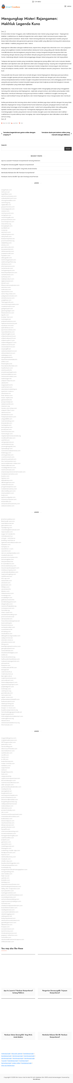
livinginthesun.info (7, 772)
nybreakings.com (7, 448)
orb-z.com (4, 812)
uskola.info (4, 383)
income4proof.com (7, 222)
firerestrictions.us (7, 625)
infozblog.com (6, 631)
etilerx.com (5, 362)
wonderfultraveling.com (9, 614)
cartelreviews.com (7, 275)
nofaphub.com (6, 215)
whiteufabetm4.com (8, 353)
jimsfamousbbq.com (8, 519)
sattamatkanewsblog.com (10, 899)
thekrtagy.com (6, 453)
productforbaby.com (8, 810)
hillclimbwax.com (6, 925)
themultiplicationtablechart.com (12, 716)
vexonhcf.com (6, 551)
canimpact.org (6, 691)
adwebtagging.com (8, 914)
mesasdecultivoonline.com (10, 816)
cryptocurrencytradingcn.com (11, 901)
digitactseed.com (7, 281)
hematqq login (6, 1063)
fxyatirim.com (5, 255)
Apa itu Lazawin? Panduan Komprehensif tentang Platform (20, 161)
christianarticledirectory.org (10, 723)
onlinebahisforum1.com (9, 198)
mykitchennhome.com (8, 678)
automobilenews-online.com (10, 463)
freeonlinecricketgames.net (10, 621)
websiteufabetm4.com (9, 351)
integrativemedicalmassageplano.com (14, 869)
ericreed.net (5, 663)
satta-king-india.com (8, 294)
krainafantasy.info (7, 761)
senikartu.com (6, 766)
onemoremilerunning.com (9, 831)
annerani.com (5, 583)
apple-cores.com (7, 697)
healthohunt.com (7, 368)
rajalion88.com (6, 205)
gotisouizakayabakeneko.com (11, 787)
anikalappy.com (6, 355)
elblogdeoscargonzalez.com (10, 636)
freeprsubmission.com (8, 417)
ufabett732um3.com (8, 381)
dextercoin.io (5, 720)
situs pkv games (17, 1053)
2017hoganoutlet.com (8, 742)
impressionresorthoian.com (10, 884)
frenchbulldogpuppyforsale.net (11, 712)
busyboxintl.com (6, 793)
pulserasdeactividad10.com (10, 699)
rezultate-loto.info (7, 325)
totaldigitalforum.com (8, 468)
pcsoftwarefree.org (7, 241)
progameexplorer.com (8, 487)
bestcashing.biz (6, 623)
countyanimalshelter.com (9, 912)
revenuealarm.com (7, 493)
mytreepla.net (6, 319)
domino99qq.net (6, 746)
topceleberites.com (8, 332)
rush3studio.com (6, 753)
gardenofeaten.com (8, 827)
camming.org (5, 202)
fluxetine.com (5, 665)
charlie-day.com (6, 861)
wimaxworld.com (6, 619)
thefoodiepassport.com (9, 682)
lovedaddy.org (6, 867)
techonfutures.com (7, 431)
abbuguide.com (6, 258)
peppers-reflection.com (9, 935)
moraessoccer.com (7, 608)
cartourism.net (6, 695)
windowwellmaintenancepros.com (12, 939)
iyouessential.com (7, 249)
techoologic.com (7, 434)
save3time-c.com (7, 549)
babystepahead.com (8, 918)
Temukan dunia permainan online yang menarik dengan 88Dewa (55, 133)
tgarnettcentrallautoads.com (11, 542)
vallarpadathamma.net (9, 804)
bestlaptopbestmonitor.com (11, 646)
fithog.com (5, 644)
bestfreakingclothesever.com (11, 886)
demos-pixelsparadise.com (10, 553)
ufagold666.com (6, 419)
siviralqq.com (5, 882)
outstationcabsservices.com (10, 451)
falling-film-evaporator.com (10, 889)
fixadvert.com (6, 544)
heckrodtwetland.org (8, 657)
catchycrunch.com (7, 213)
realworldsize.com (7, 806)
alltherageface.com (8, 482)
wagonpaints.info (7, 385)
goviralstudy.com (7, 693)
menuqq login (5, 1053)
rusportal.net (5, 768)
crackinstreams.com (8, 306)
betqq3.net (5, 670)
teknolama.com (6, 808)
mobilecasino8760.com (9, 667)
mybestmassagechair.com (10, 661)
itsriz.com (4, 774)
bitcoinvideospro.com (8, 780)
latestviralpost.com (7, 821)
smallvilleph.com (6, 597)
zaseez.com (5, 211)
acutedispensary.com (8, 897)
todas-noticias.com (8, 763)
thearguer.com (6, 848)
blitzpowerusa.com (7, 825)
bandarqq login (29, 1053)
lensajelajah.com (6, 226)
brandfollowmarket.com (9, 908)
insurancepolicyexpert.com (10, 568)
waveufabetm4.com (8, 347)
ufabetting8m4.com (8, 334)
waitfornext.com (6, 387)
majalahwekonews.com (9, 740)
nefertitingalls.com (7, 217)
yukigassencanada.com (9, 296)
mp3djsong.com (6, 528)
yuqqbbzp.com (6, 300)
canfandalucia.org (7, 444)
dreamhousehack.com (8, 459)
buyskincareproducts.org (9, 710)
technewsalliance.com (8, 374)
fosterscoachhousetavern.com (11, 814)
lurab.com (4, 495)
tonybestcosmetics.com (9, 474)
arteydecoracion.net (8, 642)
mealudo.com (6, 859)
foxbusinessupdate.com (9, 865)
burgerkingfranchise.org (9, 802)
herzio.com (5, 757)
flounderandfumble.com (9, 366)
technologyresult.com (8, 260)
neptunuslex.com (7, 532)
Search (3, 145)
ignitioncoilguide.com (8, 497)
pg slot (4, 1061)
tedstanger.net (6, 378)
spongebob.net (6, 791)
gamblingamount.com (8, 922)
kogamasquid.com (7, 714)
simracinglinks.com (7, 559)
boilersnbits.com (6, 819)
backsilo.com (5, 880)
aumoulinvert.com (7, 680)
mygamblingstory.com (8, 738)
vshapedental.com (7, 442)
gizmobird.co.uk (6, 525)
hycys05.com (5, 829)
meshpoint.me (6, 789)
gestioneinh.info (6, 400)
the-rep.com (5, 578)
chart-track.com (6, 612)
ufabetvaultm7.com (8, 340)
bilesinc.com (5, 591)
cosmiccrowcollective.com (10, 782)
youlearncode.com (7, 253)
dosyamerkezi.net (7, 561)
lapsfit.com (5, 315)
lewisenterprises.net (8, 239)
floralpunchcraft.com (8, 852)
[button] (67, 6)
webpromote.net (7, 638)
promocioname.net (7, 617)
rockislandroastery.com (9, 489)
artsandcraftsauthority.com (10, 504)
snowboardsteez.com (8, 833)
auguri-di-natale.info (8, 534)
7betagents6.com (7, 302)
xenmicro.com (6, 232)
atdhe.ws (4, 655)
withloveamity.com (7, 251)
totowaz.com (5, 903)
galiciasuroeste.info (7, 600)
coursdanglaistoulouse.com (10, 530)
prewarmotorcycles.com (9, 557)
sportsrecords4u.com (8, 330)
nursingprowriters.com (8, 893)
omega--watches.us (8, 538)
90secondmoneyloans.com (10, 285)
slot (22, 123)
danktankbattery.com (8, 857)
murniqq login (23, 1061)
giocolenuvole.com (7, 247)
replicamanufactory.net (9, 323)
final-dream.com (7, 395)
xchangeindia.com (7, 455)
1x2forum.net (5, 192)
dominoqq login (18, 1056)
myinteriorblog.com (7, 421)
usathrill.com (5, 440)
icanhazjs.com (6, 689)
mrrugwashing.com (7, 872)
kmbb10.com (5, 840)
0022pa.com (5, 587)
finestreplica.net (6, 364)
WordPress (36, 1079)
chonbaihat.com (6, 634)
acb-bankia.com (6, 874)
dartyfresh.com (6, 236)
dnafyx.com (5, 245)
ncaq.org (4, 230)
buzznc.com (5, 476)
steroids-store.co (7, 640)
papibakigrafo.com (7, 687)
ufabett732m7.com (7, 410)
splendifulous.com (7, 328)
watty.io (4, 770)
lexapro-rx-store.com (8, 708)
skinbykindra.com (7, 480)
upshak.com (5, 878)
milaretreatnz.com (7, 593)
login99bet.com (6, 194)
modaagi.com (6, 595)
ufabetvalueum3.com (8, 338)
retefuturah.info (6, 370)
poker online (16, 1063)
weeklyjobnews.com (8, 910)
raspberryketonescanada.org (11, 436)
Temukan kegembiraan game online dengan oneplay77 (19, 133)
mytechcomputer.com (8, 499)
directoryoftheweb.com (9, 749)
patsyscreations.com (8, 219)
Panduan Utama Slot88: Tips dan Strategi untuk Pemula (19, 176)
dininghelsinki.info (7, 357)
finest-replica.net (7, 398)
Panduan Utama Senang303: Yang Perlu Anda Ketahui (19, 169)
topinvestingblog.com (8, 574)
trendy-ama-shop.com (9, 408)
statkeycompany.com (8, 570)
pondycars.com (6, 429)
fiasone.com (5, 855)
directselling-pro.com (8, 491)
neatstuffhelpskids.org (8, 606)
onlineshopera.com (7, 234)
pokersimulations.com (8, 321)
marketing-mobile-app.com (10, 850)
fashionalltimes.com (8, 465)
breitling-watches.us (8, 540)
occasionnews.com (7, 929)
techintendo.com (7, 268)
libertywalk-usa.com (8, 521)
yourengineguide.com (8, 446)
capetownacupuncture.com (10, 778)
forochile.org (5, 610)
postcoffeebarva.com (8, 797)
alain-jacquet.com (7, 785)
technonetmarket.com (9, 376)
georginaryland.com (8, 648)
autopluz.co (5, 547)
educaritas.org (6, 224)
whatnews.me (6, 393)
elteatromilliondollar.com (9, 799)
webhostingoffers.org (8, 262)
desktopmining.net (7, 704)
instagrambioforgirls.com (9, 836)
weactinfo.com (6, 844)
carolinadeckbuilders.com (9, 572)
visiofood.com (6, 412)
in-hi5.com (4, 759)
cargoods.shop (6, 776)
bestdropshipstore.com (9, 272)
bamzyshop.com (6, 427)
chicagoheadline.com (8, 200)
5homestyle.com (7, 725)
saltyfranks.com (6, 581)
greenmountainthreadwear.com (12, 895)
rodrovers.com (6, 289)
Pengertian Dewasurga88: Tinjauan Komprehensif (17, 165)
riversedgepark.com (8, 209)
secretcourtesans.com (9, 196)
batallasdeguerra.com (8, 602)
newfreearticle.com (7, 823)
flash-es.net (5, 876)
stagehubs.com (6, 190)
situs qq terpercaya (7, 1065)
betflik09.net (5, 228)
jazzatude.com (6, 585)
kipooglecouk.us (6, 676)
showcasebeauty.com (8, 566)
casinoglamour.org (7, 718)
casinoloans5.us (6, 672)
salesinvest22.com (7, 404)
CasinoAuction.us (7, 674)
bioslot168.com (6, 501)
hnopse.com (5, 927)
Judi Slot (15, 123)
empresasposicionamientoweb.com (13, 472)
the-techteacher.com (8, 461)
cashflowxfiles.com (7, 838)
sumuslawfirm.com (7, 891)
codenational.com (7, 484)
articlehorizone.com (8, 298)
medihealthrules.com (8, 438)
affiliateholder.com (7, 942)
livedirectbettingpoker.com (10, 863)
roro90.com (5, 755)
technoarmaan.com (8, 470)
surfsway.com (6, 277)
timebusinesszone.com (9, 933)
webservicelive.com (7, 506)
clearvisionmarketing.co (9, 389)
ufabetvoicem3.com (8, 345)
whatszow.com (6, 264)
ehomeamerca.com (8, 266)
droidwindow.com (7, 415)
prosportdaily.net (7, 402)
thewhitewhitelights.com (9, 653)
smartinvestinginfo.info (9, 372)
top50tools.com (6, 576)
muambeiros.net (6, 629)
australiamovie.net (7, 523)
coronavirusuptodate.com (10, 304)
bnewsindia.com (6, 423)
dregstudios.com (7, 604)
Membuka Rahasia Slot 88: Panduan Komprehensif (17, 173)
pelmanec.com (6, 744)
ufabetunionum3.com (8, 336)
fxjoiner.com (5, 478)
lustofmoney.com (7, 931)
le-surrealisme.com (7, 564)
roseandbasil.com (7, 650)
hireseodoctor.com (7, 313)
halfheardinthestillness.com (10, 659)
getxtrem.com (6, 842)
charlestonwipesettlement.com (12, 905)
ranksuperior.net (6, 916)
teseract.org (5, 406)
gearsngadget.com (7, 311)
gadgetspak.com (7, 308)
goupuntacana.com (8, 207)
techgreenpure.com (8, 270)
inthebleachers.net (7, 706)
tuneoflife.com (6, 937)
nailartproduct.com (7, 279)
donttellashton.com (8, 751)
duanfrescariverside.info (9, 359)
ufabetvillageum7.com (8, 342)
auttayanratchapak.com (9, 795)
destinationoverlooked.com (10, 920)
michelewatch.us (7, 536)
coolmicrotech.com (7, 457)
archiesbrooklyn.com (8, 627)
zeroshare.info (6, 589)
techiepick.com (6, 425)
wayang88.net (6, 349)
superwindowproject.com (9, 684)
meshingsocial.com (7, 846)
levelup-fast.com (7, 317)
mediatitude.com (7, 555)
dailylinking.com (6, 243)
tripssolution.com (7, 292)
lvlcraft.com (5, 283)
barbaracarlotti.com (8, 701)
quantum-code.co (7, 391)
